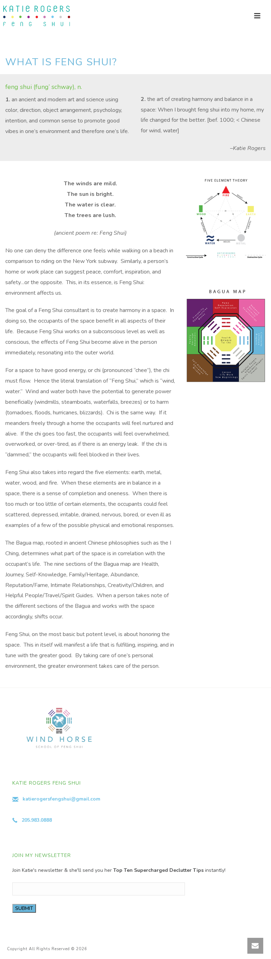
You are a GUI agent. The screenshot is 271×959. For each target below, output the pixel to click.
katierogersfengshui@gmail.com (61, 799)
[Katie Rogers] (35, 16)
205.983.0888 (37, 820)
